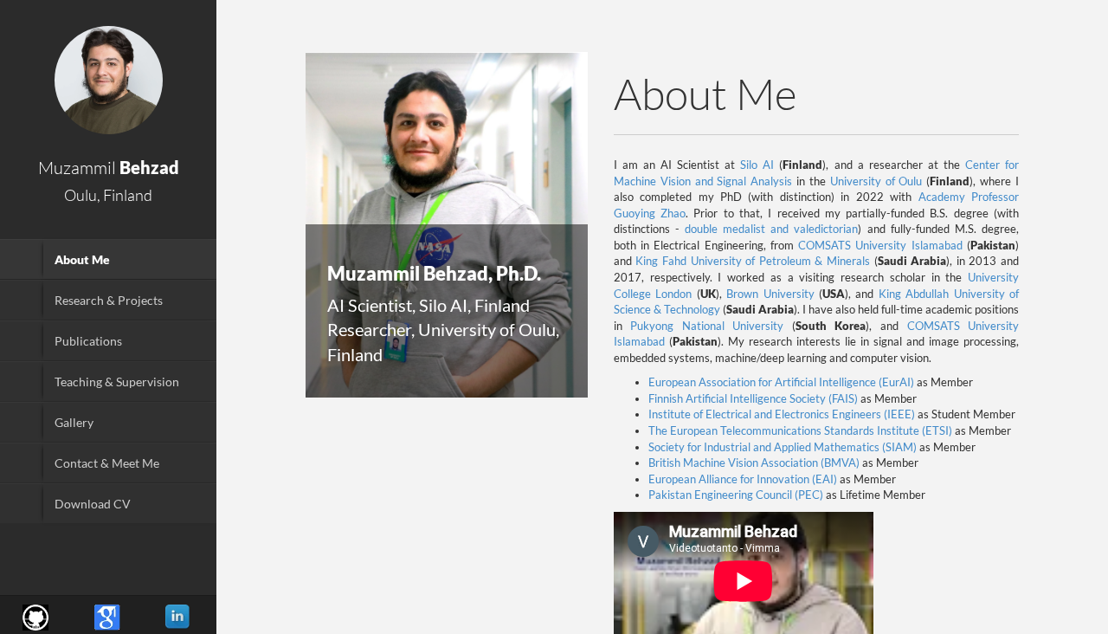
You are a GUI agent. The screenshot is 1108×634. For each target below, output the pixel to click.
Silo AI (757, 164)
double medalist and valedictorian (771, 229)
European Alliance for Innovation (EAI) (742, 479)
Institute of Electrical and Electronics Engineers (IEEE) (781, 414)
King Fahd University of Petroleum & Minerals (752, 261)
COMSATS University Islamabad (880, 245)
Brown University (770, 294)
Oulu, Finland (108, 194)
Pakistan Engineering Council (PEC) (735, 494)
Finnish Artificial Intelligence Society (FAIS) (753, 398)
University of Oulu (876, 181)
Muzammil (108, 167)
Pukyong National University (711, 326)
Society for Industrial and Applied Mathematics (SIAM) (782, 447)
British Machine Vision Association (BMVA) (754, 462)
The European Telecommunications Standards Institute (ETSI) (800, 430)
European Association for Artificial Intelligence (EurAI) (781, 382)
